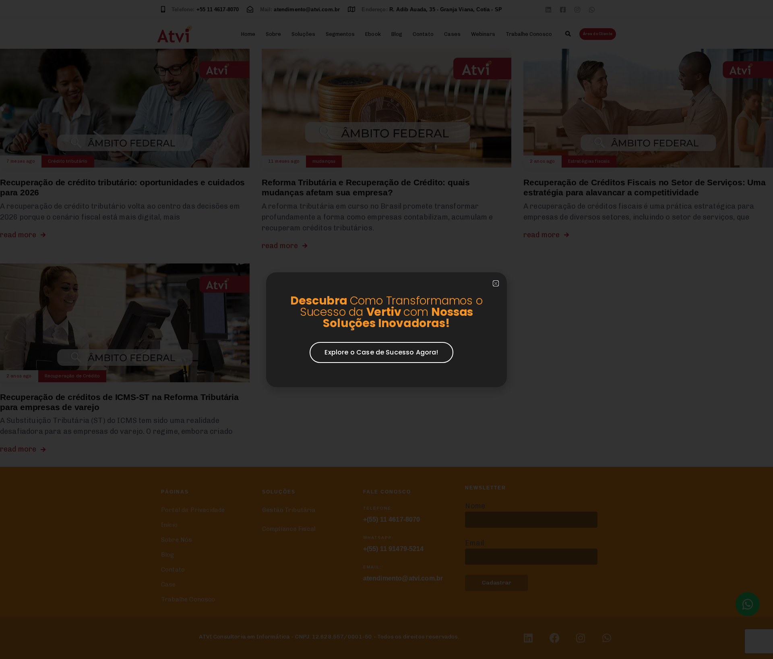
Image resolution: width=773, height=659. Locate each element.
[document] (386, 329)
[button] (496, 283)
